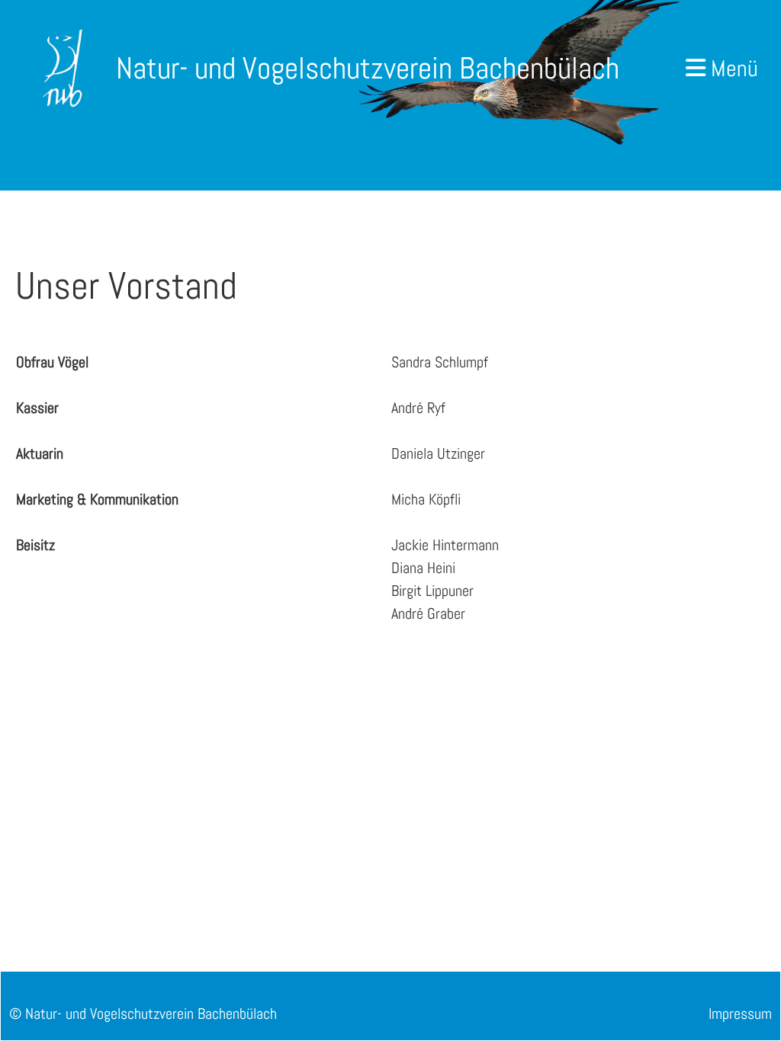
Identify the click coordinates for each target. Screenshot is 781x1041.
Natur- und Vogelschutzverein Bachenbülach (367, 68)
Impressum (740, 1013)
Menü (731, 68)
